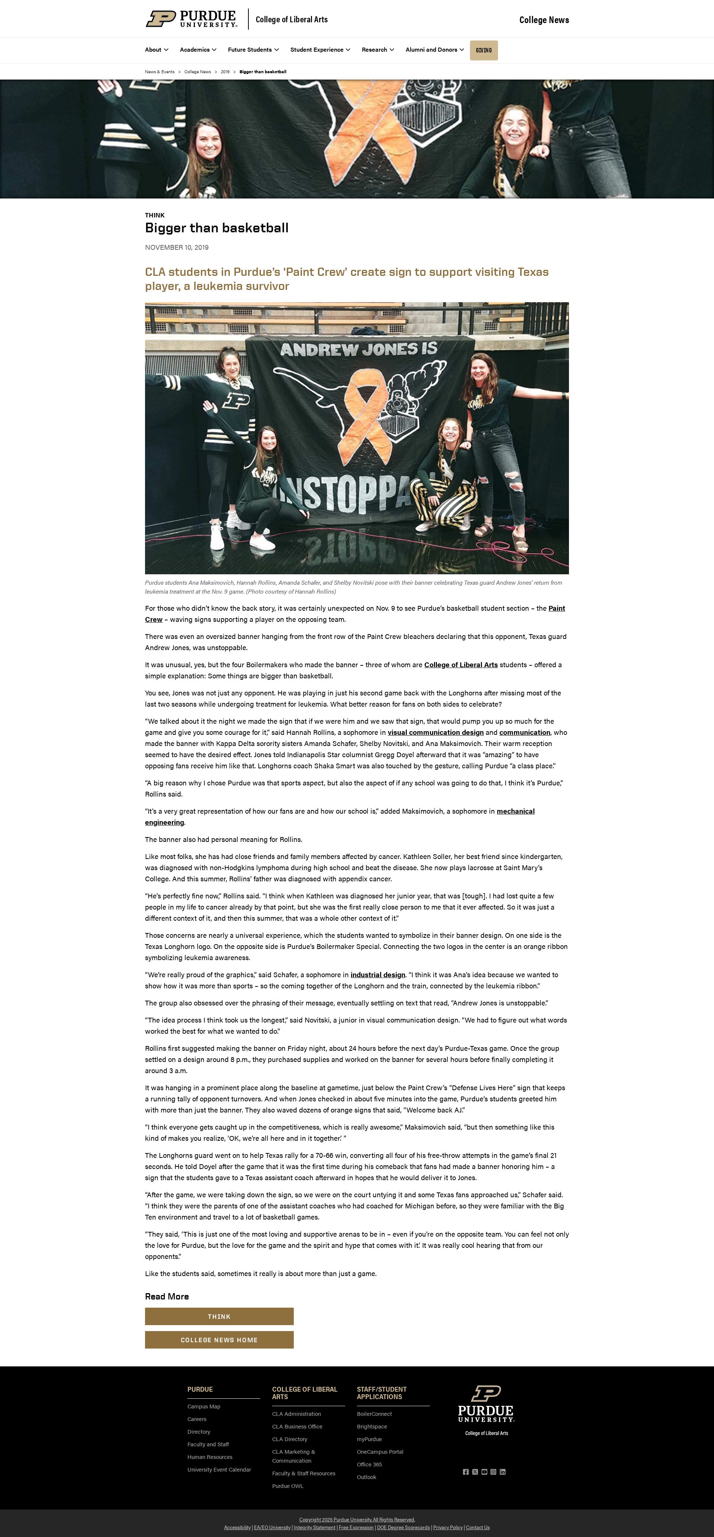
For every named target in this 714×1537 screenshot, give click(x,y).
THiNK (154, 214)
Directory (198, 1431)
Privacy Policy (448, 1527)
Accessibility (237, 1527)
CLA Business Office (297, 1426)
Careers (196, 1419)
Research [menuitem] (374, 49)
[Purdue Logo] (191, 18)
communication (524, 732)
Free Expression (356, 1527)
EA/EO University (272, 1527)
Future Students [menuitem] (250, 49)
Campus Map (204, 1406)
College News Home (219, 1340)
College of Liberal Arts (292, 18)
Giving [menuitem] (484, 50)
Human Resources (209, 1456)
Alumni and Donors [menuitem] (431, 49)
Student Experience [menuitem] (317, 49)
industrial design (378, 974)
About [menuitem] (153, 49)
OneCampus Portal (380, 1451)
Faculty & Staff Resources (303, 1473)
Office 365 (369, 1464)
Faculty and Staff (208, 1444)
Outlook (366, 1477)
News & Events (159, 71)
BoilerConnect (374, 1413)
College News (544, 19)
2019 (225, 71)
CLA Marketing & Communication (293, 1455)
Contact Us (478, 1527)
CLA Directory (289, 1439)
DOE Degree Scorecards (403, 1527)
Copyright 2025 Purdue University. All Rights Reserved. (357, 1519)
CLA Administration (296, 1413)
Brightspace (372, 1426)
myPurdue (369, 1439)
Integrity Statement (314, 1527)
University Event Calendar (219, 1469)
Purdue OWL (287, 1485)
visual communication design (436, 732)
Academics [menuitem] (195, 49)
